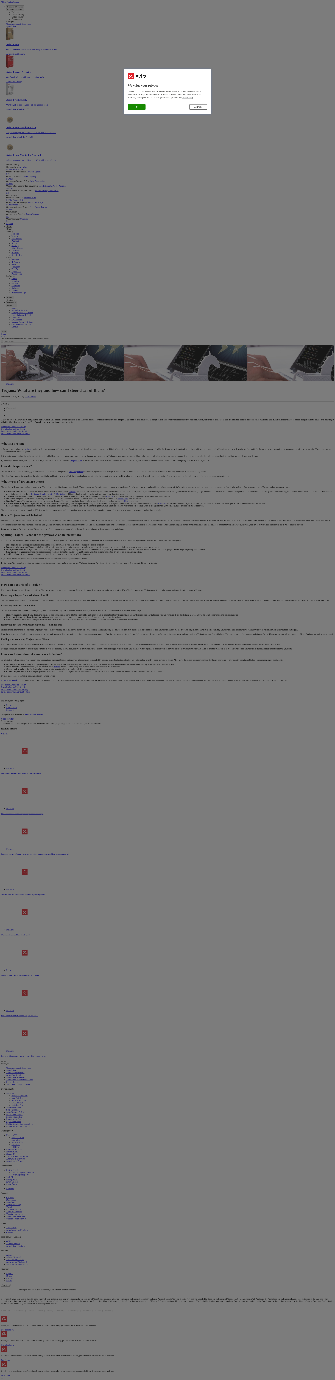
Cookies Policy (187, 98)
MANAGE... (198, 107)
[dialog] (167, 91)
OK (136, 107)
